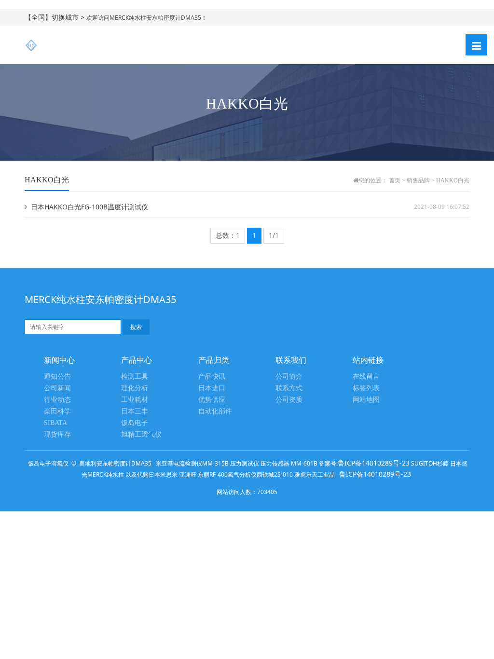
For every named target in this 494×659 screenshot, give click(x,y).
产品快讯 (211, 376)
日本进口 (211, 388)
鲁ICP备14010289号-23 (374, 462)
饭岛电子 (134, 422)
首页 (394, 180)
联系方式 (288, 388)
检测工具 (134, 376)
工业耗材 (134, 399)
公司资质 (288, 399)
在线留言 (366, 376)
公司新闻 (57, 388)
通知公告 (57, 376)
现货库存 (57, 434)
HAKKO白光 (452, 180)
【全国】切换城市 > (55, 17)
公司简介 (288, 376)
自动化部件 (215, 411)
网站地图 (366, 399)
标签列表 (366, 388)
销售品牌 (418, 180)
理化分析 (134, 388)
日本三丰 (134, 411)
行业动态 (57, 399)
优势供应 (211, 399)
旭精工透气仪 (141, 434)
